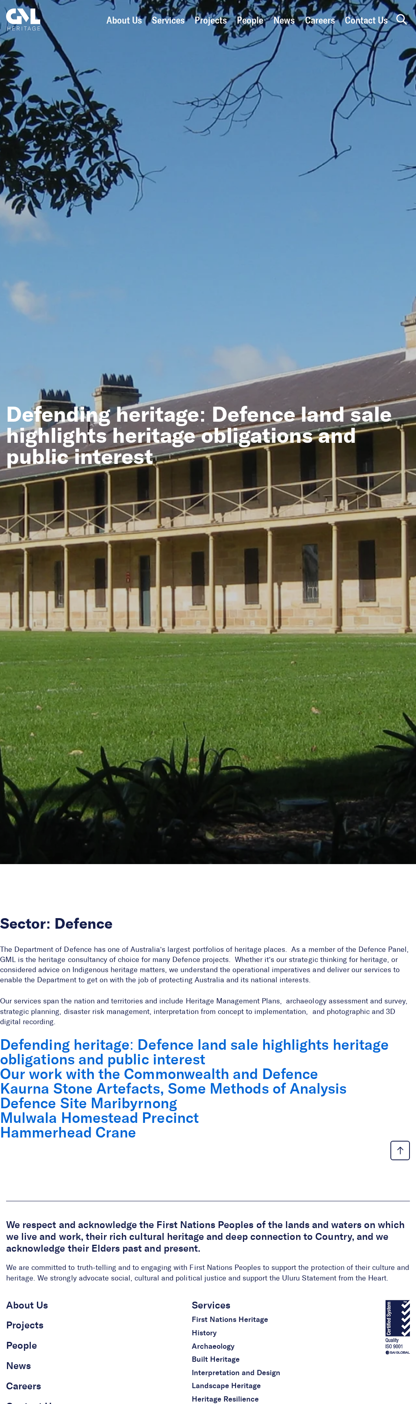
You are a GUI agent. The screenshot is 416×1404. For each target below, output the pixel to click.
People (250, 21)
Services (168, 21)
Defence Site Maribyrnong (88, 1104)
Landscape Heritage (226, 1386)
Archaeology (213, 1346)
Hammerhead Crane (68, 1133)
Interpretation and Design (236, 1373)
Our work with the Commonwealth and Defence (159, 1075)
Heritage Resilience (225, 1399)
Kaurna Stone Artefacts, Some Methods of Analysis (173, 1089)
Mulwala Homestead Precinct (99, 1119)
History (204, 1333)
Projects (211, 21)
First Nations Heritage (230, 1320)
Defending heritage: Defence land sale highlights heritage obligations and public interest (194, 1053)
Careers (320, 21)
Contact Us (366, 21)
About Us (124, 21)
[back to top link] (400, 1150)
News (284, 21)
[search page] (402, 20)
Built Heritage (216, 1359)
